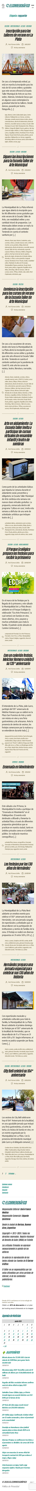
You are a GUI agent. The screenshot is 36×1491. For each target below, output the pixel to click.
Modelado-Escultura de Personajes (18, 263)
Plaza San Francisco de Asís (20, 749)
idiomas (17, 390)
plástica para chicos (23, 532)
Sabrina (25, 1159)
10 (4, 1334)
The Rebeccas (19, 949)
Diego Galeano (17, 740)
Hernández (22, 1051)
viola (24, 272)
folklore (7, 128)
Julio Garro (11, 745)
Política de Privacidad (10, 1486)
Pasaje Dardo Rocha (14, 135)
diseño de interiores (18, 247)
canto (28, 240)
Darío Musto (17, 738)
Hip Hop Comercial (15, 254)
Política (20, 284)
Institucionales (15, 26)
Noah (10, 749)
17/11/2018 (27, 772)
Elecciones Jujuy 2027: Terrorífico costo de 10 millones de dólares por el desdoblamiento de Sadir (18, 1372)
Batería (10, 115)
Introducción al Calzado (21, 256)
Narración (20, 399)
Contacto (5, 1192)
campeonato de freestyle (11, 634)
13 (18, 1334)
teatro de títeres (13, 406)
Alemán (7, 240)
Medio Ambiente (23, 544)
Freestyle (7, 636)
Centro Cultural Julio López (19, 115)
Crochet (7, 245)
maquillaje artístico (14, 133)
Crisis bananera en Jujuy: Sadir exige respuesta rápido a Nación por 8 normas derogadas (16, 1467)
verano (15, 142)
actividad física (9, 842)
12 (13, 1334)
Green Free (13, 636)
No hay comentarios (19, 47)
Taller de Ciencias (19, 270)
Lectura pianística (20, 258)
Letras (6, 133)
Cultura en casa (9, 525)
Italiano (16, 130)
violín (27, 272)
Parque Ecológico (14, 638)
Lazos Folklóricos (9, 947)
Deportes (14, 762)
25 (9, 1340)
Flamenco (18, 252)
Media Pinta (15, 747)
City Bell (21, 1147)
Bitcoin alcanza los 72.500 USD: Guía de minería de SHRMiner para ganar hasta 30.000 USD (16, 1360)
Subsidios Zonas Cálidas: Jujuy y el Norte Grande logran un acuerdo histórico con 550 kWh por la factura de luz (17, 1395)
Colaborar (5, 1187)
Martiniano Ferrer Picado (26, 133)
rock (30, 947)
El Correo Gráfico (15, 44)
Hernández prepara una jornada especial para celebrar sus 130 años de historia (18, 970)
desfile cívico (21, 1049)
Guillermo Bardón (24, 1152)
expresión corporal (20, 386)
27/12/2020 (27, 170)
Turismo (28, 1066)
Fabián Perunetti (26, 740)
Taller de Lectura (25, 404)
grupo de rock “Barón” (11, 743)
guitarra (26, 128)
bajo (6, 115)
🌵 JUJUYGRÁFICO (11, 1352)
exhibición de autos (13, 943)
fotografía (28, 252)
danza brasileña (18, 525)
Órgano (7, 135)
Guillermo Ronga (22, 743)
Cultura (6, 26)
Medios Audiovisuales (15, 397)
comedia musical (15, 119)
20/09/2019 (27, 563)
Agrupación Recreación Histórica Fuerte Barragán (18, 736)
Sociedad (29, 26)
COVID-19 (30, 243)
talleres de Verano (16, 139)
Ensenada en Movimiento (18, 766)
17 (4, 1337)
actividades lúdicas (10, 523)
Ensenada (21, 762)
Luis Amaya (21, 1154)
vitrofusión (15, 274)
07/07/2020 (27, 449)
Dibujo (20, 245)
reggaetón (28, 137)
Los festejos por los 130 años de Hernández (18, 866)
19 (13, 1337)
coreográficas (21, 842)
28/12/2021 (27, 44)
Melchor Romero (23, 747)
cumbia (26, 941)
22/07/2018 (27, 873)
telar (26, 534)
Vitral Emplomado (14, 408)
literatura (7, 395)
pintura (14, 267)
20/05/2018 (27, 1080)
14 (22, 1334)
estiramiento (20, 249)
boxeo (15, 842)
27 (18, 1340)
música (15, 399)
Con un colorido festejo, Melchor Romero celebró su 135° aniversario (18, 659)
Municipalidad (8, 265)
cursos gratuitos (14, 245)
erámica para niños (16, 527)
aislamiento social (20, 523)
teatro (23, 139)
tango (12, 534)
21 (22, 1337)
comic (25, 243)
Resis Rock (19, 1159)
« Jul (4, 1346)
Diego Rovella (21, 1150)
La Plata (23, 26)
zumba (30, 534)
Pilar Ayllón (16, 1156)
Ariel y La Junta (9, 738)
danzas (10, 381)
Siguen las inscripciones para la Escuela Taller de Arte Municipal (18, 160)
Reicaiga (13, 1159)
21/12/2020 (27, 306)
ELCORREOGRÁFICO (18, 1481)
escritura (23, 124)
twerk (21, 849)
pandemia (20, 265)
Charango (7, 119)
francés (22, 128)
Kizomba (7, 258)
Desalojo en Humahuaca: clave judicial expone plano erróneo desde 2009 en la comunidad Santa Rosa (16, 1430)
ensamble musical (15, 124)
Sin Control (30, 1159)
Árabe (11, 240)
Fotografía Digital (14, 128)
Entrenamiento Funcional (26, 844)
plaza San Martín (24, 1156)
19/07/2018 (27, 982)
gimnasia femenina (24, 943)
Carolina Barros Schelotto (12, 1147)
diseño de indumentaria (21, 121)
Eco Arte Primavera (24, 634)
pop (12, 849)
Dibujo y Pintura (17, 381)
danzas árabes (24, 119)
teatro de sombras (20, 534)
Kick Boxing (21, 847)
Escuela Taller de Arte (11, 249)
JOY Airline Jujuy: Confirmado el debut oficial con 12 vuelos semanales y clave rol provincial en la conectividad (18, 1417)
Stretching (7, 139)
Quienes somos (7, 1184)
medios (26, 261)
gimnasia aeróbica (10, 847)
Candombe (24, 240)
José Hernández (18, 945)
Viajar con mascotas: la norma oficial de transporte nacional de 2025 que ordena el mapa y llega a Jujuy (17, 1455)
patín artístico (18, 947)
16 (31, 1334)
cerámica (27, 117)
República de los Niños (26, 402)
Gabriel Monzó (15, 1152)
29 (27, 1340)
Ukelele (10, 142)
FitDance (31, 126)
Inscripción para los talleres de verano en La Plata (17, 35)
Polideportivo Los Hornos (17, 137)
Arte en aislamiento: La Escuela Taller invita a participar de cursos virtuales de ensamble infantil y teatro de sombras (18, 433)
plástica (26, 135)
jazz (16, 847)
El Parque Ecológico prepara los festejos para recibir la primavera (18, 553)
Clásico (12, 243)
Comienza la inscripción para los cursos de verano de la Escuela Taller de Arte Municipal (18, 295)
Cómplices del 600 (19, 941)
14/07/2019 (27, 669)
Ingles (12, 130)
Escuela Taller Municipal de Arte (19, 126)
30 (31, 1340)
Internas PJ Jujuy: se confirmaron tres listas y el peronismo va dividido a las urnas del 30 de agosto (18, 1442)
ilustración (7, 256)
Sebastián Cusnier (9, 949)
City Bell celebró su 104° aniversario (18, 1073)
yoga (19, 142)
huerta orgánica (24, 254)
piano (22, 135)
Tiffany (16, 272)
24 (4, 1340)
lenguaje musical (28, 130)
